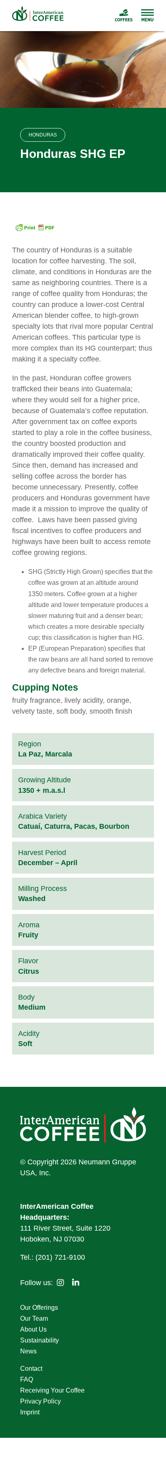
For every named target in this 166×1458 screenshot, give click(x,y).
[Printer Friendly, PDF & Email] (34, 229)
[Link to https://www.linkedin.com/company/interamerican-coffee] (75, 1283)
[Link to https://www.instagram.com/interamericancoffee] (60, 1283)
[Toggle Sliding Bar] (143, 15)
